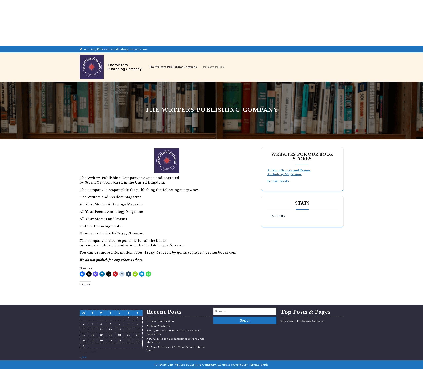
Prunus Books (278, 181)
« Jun (83, 357)
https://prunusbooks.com (214, 252)
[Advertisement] (99, 23)
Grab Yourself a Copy (160, 321)
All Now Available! (159, 326)
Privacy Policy (213, 66)
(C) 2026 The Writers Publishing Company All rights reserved (199, 364)
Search (245, 320)
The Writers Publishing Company (125, 67)
